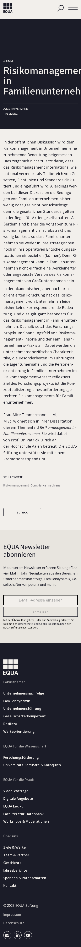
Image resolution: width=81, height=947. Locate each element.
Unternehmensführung (22, 708)
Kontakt (10, 885)
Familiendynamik (16, 701)
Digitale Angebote (18, 798)
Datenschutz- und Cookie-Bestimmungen (42, 624)
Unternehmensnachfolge (23, 693)
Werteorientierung (18, 731)
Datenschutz (13, 923)
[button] (73, 8)
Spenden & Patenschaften (24, 878)
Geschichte (12, 863)
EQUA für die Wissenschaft (25, 746)
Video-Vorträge (15, 791)
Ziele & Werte (14, 847)
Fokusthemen (14, 682)
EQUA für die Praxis (18, 779)
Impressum (12, 914)
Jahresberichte (15, 870)
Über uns (10, 836)
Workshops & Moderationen (26, 821)
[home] (8, 8)
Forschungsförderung (21, 757)
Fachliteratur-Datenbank (23, 814)
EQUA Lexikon (14, 806)
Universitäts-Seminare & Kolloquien (32, 765)
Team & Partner (16, 855)
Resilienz (10, 724)
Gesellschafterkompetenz (24, 716)
